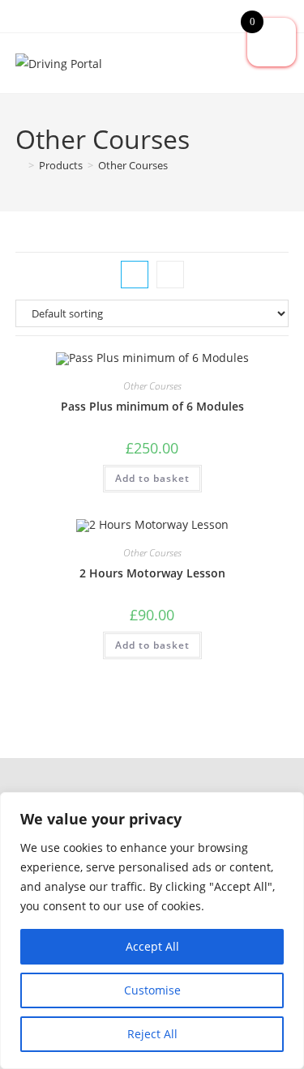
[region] (152, 930)
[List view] (170, 274)
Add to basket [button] (152, 478)
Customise (152, 990)
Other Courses (133, 165)
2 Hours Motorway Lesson (152, 573)
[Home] (19, 165)
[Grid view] (134, 274)
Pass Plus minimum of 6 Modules (152, 406)
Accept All (152, 946)
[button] (152, 782)
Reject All (152, 1033)
